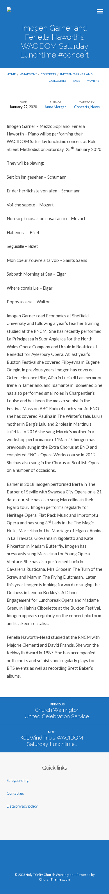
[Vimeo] (55, 858)
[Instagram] (65, 858)
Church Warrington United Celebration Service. (57, 713)
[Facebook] (32, 858)
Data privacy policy (22, 806)
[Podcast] (76, 858)
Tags (77, 80)
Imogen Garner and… (77, 74)
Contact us (15, 793)
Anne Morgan (55, 107)
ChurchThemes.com (54, 879)
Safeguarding (17, 780)
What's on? (28, 74)
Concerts (48, 74)
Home (11, 74)
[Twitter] (44, 858)
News (95, 107)
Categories (58, 80)
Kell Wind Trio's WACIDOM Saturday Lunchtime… (51, 741)
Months (93, 80)
